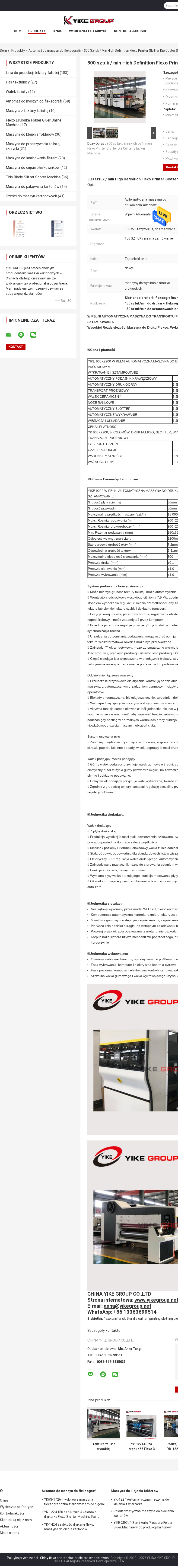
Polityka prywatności (22, 1558)
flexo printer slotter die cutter (126, 1318)
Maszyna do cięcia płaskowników (33, 167)
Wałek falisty (16, 92)
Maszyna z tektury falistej (27, 111)
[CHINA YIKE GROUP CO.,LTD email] (11, 334)
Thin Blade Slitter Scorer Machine (33, 177)
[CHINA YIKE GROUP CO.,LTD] (89, 20)
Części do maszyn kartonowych (31, 196)
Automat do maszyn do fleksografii (55, 50)
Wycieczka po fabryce (88, 31)
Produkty (37, 31)
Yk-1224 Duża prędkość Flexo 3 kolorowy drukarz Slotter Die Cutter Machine (142, 1446)
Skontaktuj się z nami (16, 1520)
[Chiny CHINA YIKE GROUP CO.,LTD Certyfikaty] (19, 228)
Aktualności (9, 1526)
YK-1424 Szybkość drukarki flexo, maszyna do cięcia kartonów (69, 1527)
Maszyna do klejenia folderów (30, 134)
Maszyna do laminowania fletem (31, 158)
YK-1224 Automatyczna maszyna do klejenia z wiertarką (141, 1502)
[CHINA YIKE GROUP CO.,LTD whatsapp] (24, 334)
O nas (57, 31)
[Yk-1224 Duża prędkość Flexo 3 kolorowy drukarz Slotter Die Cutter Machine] (141, 1423)
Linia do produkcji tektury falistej (32, 72)
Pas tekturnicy (18, 82)
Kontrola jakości (130, 31)
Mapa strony (9, 1533)
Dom (17, 31)
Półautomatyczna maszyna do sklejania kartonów (144, 1513)
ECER (120, 1561)
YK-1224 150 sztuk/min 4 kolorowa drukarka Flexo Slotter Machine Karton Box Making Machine (73, 1515)
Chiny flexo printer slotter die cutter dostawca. (75, 1558)
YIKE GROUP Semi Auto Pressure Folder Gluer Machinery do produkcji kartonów (143, 1525)
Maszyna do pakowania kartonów (32, 186)
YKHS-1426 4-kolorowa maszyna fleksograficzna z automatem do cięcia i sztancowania (74, 1502)
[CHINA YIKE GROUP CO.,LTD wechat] (36, 334)
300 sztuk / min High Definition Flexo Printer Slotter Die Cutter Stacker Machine (119, 148)
